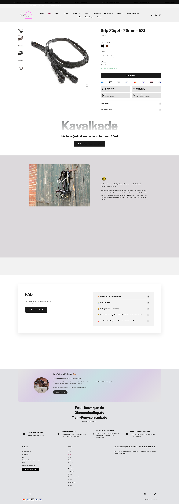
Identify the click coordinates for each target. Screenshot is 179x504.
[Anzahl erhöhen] (111, 55)
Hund (86, 13)
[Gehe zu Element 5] (21, 61)
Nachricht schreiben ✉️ (36, 310)
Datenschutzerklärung (28, 465)
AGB (23, 457)
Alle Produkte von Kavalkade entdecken (89, 144)
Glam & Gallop (43, 6)
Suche (23, 494)
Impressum (25, 454)
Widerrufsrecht (26, 463)
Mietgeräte (107, 13)
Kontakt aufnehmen (60, 392)
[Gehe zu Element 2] (21, 38)
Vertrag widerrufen (30, 469)
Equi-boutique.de (31, 6)
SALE (49, 13)
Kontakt (99, 17)
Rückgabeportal (26, 451)
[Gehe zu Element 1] (21, 31)
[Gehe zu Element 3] (21, 46)
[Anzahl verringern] (103, 55)
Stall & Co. (76, 13)
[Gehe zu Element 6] (21, 68)
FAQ (30, 494)
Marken (79, 17)
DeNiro (119, 13)
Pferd (66, 13)
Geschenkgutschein (133, 13)
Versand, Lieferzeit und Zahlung (31, 460)
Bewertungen (89, 17)
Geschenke (97, 13)
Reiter (57, 13)
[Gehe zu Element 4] (21, 53)
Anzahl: (103, 51)
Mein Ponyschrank (56, 6)
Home (42, 13)
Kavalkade (104, 35)
